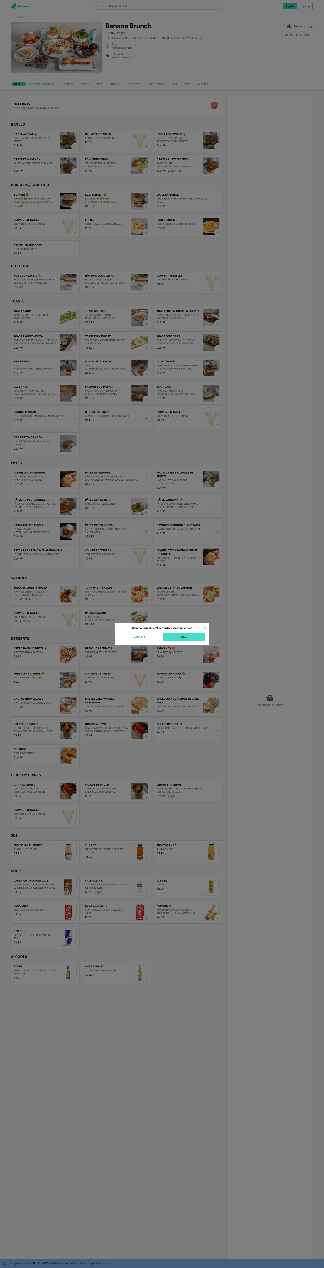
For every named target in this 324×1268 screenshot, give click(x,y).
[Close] (204, 628)
